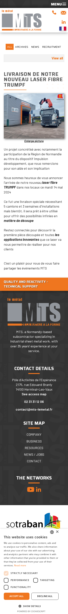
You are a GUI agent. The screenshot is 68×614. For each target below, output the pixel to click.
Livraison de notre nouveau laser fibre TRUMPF (33, 79)
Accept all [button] (16, 596)
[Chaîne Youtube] (30, 489)
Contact (34, 461)
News (35, 47)
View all (57, 58)
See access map (34, 394)
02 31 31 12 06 (34, 401)
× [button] (57, 531)
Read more (20, 565)
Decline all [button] (45, 596)
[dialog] (34, 571)
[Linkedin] (38, 489)
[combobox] (52, 532)
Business (34, 441)
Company (34, 434)
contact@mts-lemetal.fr (34, 409)
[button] (31, 606)
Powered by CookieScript (31, 611)
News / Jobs (34, 454)
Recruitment (51, 47)
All (9, 47)
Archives (21, 47)
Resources (34, 448)
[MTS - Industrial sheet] (22, 20)
